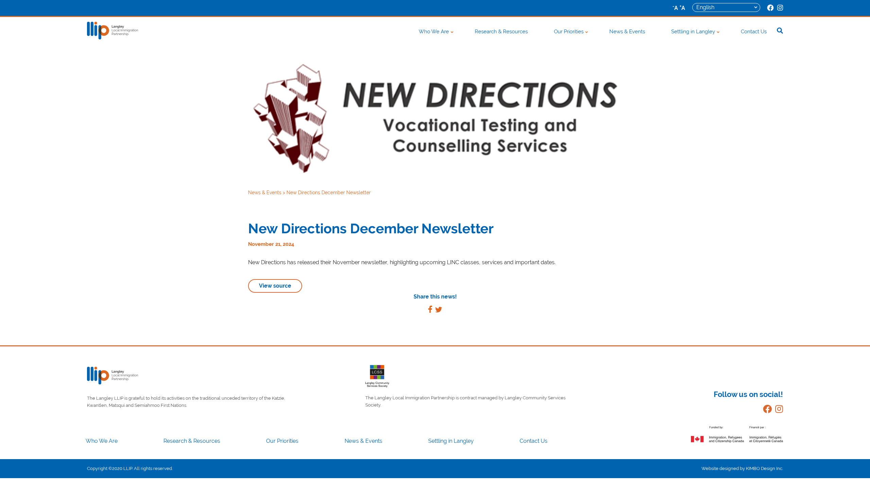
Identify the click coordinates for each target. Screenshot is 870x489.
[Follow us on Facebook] (766, 410)
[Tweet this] (438, 310)
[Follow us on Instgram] (777, 410)
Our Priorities (569, 32)
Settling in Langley (693, 32)
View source (275, 286)
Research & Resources (501, 32)
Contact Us (754, 32)
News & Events (627, 32)
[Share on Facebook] (430, 310)
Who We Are (434, 32)
